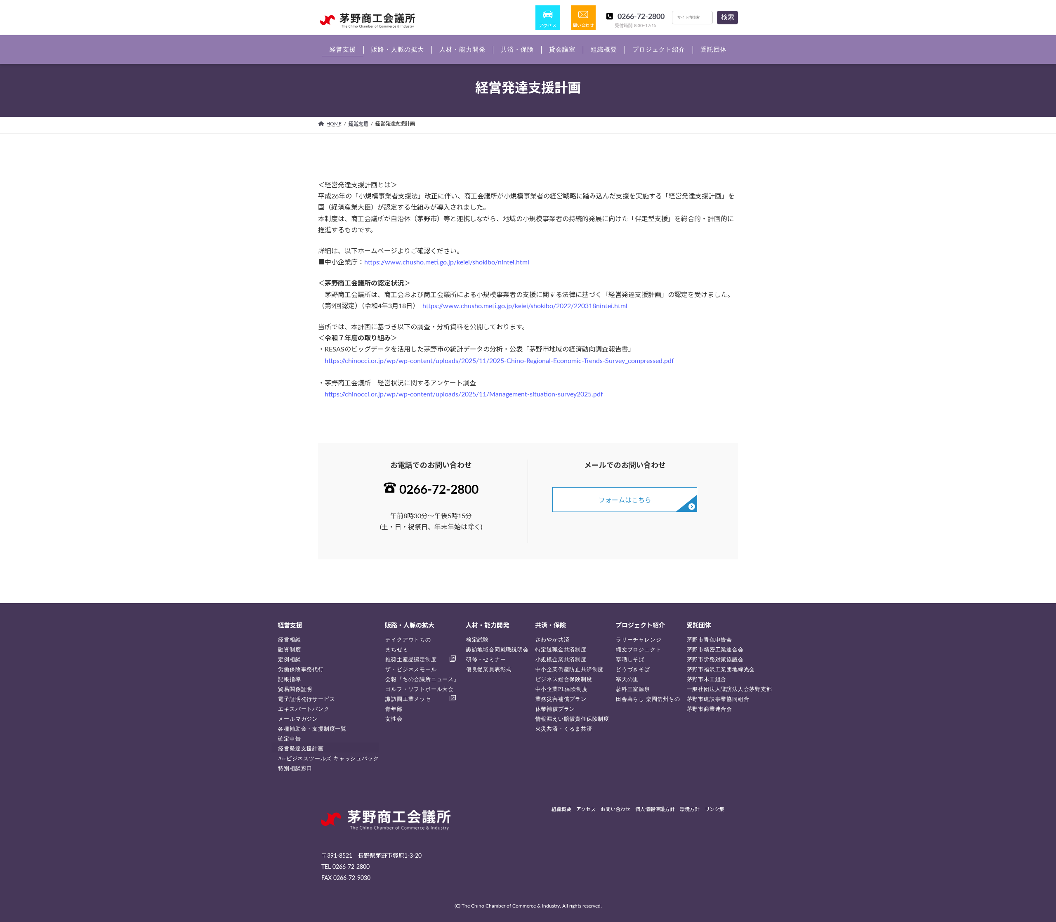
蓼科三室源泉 (633, 689)
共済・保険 (550, 626)
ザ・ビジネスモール (410, 669)
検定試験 (477, 640)
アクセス (547, 26)
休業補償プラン (555, 709)
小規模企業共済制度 (561, 659)
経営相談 (289, 640)
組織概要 (561, 809)
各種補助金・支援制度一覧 (312, 729)
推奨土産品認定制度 (410, 659)
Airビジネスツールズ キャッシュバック (328, 758)
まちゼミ (396, 649)
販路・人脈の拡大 (409, 626)
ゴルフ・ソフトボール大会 (419, 689)
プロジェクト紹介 (640, 626)
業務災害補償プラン (561, 699)
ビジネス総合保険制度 (563, 679)
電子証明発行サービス (306, 699)
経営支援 (290, 626)
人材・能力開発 (487, 626)
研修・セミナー (486, 659)
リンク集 (714, 809)
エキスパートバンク (303, 709)
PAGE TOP (1025, 886)
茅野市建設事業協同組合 (718, 699)
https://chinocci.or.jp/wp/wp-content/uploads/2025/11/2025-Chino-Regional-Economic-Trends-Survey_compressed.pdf (499, 361)
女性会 (393, 719)
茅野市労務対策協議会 (715, 659)
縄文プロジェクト (638, 649)
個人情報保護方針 (655, 809)
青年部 (393, 709)
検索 (727, 17)
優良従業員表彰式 (489, 669)
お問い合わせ (615, 809)
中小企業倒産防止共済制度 (569, 669)
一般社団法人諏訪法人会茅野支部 (729, 689)
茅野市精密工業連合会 (715, 649)
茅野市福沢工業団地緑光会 (721, 669)
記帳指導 (289, 679)
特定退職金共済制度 (561, 649)
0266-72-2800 (641, 17)
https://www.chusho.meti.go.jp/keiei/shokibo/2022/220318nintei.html (524, 306)
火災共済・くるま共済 (563, 729)
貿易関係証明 (295, 689)
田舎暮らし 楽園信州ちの (648, 699)
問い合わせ (583, 26)
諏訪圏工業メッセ (408, 699)
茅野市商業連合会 (709, 709)
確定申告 (289, 739)
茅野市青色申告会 (709, 640)
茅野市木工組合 (707, 679)
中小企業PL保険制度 (561, 689)
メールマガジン (298, 719)
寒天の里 (627, 679)
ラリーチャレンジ (638, 640)
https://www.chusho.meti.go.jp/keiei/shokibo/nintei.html (446, 262)
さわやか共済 (552, 640)
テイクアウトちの (408, 640)
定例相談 (289, 659)
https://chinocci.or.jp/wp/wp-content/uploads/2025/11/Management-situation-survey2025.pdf (464, 394)
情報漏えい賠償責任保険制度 (572, 719)
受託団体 (698, 626)
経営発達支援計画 (300, 748)
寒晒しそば (630, 659)
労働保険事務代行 (300, 669)
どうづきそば (633, 669)
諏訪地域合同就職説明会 (497, 649)
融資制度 (289, 649)
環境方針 (690, 809)
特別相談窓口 (295, 768)
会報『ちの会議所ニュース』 (422, 679)
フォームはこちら (625, 500)
